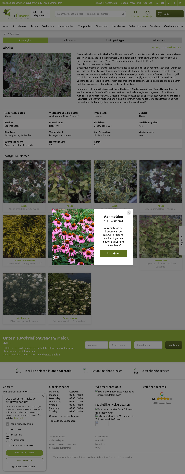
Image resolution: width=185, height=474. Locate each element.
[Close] (129, 212)
